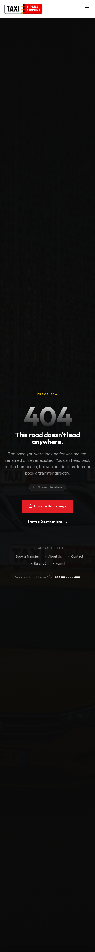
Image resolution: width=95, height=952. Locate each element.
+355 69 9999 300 (66, 577)
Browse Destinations (45, 521)
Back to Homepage (50, 506)
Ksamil (60, 563)
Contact (77, 556)
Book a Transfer (27, 556)
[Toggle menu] (87, 8)
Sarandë (40, 563)
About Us (55, 556)
